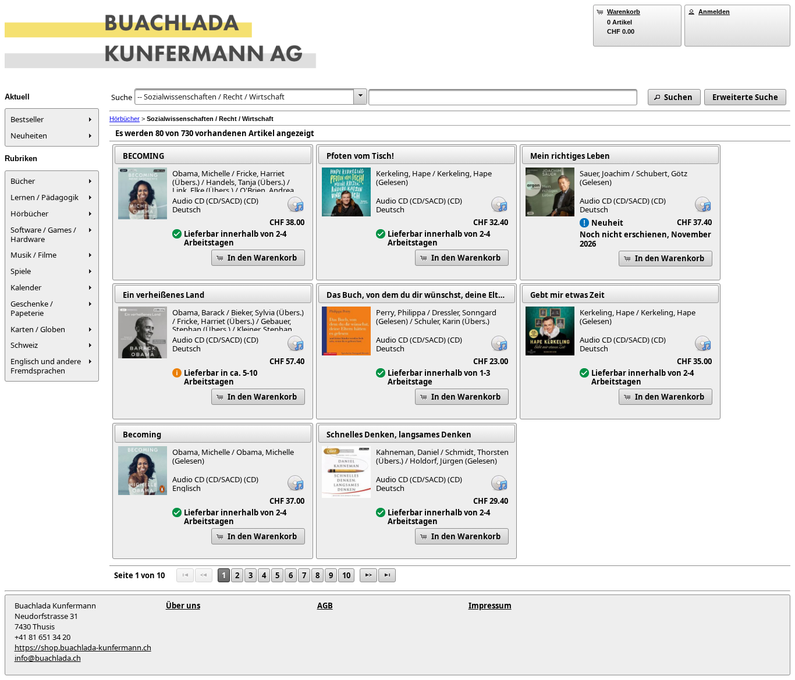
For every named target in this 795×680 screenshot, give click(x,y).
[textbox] (502, 97)
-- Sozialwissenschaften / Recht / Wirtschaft (211, 96)
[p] (368, 575)
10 (346, 575)
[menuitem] (52, 119)
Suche (121, 97)
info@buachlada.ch (48, 658)
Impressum (490, 605)
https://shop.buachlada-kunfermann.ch (83, 647)
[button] (674, 97)
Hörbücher (124, 118)
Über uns (183, 605)
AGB (325, 605)
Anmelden (714, 11)
